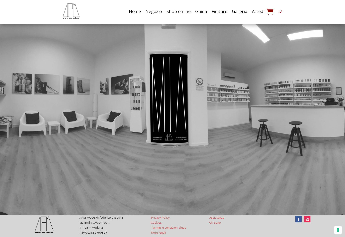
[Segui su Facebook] (298, 219)
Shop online (178, 11)
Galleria (239, 11)
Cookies (156, 222)
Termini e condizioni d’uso (168, 227)
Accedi (258, 11)
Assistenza (216, 217)
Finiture (219, 11)
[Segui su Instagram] (307, 219)
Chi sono (215, 222)
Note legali (158, 232)
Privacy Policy (160, 217)
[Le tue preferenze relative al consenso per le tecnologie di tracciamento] (338, 230)
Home (135, 11)
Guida (201, 11)
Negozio (154, 11)
